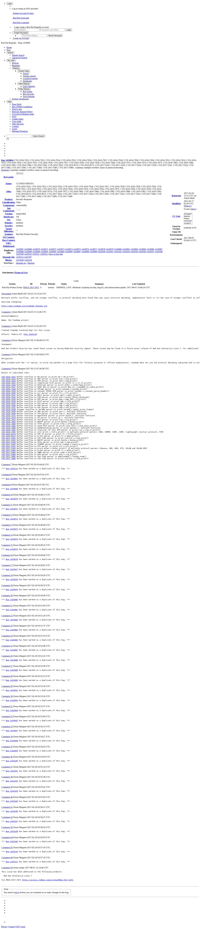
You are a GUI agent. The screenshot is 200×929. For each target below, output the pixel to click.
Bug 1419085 (12, 640)
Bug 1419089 (12, 670)
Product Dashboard (20, 99)
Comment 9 (6, 484)
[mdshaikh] (188, 221)
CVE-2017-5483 (8, 452)
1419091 (44, 251)
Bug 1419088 (12, 660)
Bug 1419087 (12, 650)
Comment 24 (7, 636)
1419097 (77, 251)
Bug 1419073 (12, 529)
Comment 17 (7, 565)
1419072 (52, 249)
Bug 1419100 (12, 761)
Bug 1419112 (12, 469)
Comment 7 (6, 464)
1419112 (44, 254)
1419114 (20, 257)
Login (10, 4)
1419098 (85, 251)
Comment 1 (6, 312)
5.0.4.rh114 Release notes (23, 114)
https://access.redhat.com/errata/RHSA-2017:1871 (47, 880)
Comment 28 (7, 676)
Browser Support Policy (22, 111)
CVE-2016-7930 (8, 393)
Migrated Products (20, 131)
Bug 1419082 (12, 620)
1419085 (150, 249)
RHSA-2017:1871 (31, 287)
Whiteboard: (9, 246)
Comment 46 (7, 857)
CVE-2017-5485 (8, 456)
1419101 (109, 251)
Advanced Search (19, 58)
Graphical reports (30, 78)
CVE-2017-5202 (8, 438)
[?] (8, 139)
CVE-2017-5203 (8, 440)
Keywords (8, 177)
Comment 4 (6, 340)
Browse (15, 63)
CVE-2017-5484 (8, 454)
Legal (14, 129)
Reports (16, 68)
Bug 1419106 (12, 811)
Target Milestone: (8, 230)
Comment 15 (7, 545)
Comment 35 (7, 747)
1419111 (36, 254)
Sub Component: (9, 209)
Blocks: (8, 260)
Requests (16, 65)
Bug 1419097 (12, 731)
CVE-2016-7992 (8, 430)
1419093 (52, 251)
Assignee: (8, 234)
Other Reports (24, 84)
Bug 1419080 (12, 600)
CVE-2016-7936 (8, 405)
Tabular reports (29, 76)
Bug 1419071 (12, 509)
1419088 (20, 251)
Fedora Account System (23, 13)
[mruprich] (188, 223)
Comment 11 (7, 505)
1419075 (77, 249)
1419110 (28, 254)
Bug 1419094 (12, 710)
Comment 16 (7, 555)
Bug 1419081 (12, 610)
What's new (17, 109)
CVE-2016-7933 (8, 399)
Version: (9, 214)
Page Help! (17, 104)
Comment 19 (7, 585)
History (187, 206)
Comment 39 (7, 787)
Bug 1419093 (12, 700)
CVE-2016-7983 (8, 422)
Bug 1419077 (12, 569)
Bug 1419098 (12, 741)
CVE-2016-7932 (8, 397)
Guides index (17, 119)
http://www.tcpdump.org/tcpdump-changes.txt (24, 306)
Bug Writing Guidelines (22, 107)
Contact (15, 126)
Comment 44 (7, 837)
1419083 (142, 249)
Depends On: (9, 257)
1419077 (93, 249)
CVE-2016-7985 (8, 426)
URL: (8, 243)
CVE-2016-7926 (8, 385)
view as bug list (55, 254)
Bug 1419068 (12, 489)
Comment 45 (7, 847)
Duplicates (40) (9, 251)
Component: (9, 205)
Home (9, 47)
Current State (24, 71)
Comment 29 (7, 686)
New (9, 50)
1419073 (60, 249)
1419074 (69, 249)
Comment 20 (7, 595)
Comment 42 (7, 817)
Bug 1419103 (12, 791)
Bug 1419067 (12, 479)
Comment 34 (7, 736)
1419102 (118, 251)
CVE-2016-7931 (8, 395)
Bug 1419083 (12, 630)
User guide (16, 121)
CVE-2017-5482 (8, 450)
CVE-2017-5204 (8, 442)
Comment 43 (7, 827)
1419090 (36, 251)
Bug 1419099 (12, 751)
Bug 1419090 (12, 680)
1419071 (44, 249)
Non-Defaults (29, 96)
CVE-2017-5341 (8, 446)
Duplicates (27, 81)
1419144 (28, 260)
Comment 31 (7, 706)
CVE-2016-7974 (8, 418)
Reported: (176, 195)
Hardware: (9, 217)
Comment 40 (7, 797)
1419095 (69, 251)
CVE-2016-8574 (8, 434)
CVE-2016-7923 (8, 379)
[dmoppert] (188, 214)
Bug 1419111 (12, 862)
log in (17, 892)
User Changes (29, 86)
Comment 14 (7, 535)
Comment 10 (7, 495)
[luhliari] (188, 219)
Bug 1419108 (12, 831)
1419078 (101, 249)
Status (8, 183)
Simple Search (18, 55)
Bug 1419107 (12, 821)
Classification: (8, 202)
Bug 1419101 (12, 771)
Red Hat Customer (20, 22)
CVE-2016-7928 (8, 389)
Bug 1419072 (12, 519)
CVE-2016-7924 (8, 381)
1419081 (126, 249)
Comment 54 (7, 867)
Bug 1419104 (12, 801)
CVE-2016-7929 (8, 391)
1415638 (20, 260)
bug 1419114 (30, 334)
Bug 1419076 (12, 559)
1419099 (93, 251)
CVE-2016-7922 (8, 377)
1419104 (134, 251)
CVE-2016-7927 (8, 387)
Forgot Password (20, 33)
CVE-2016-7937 (8, 407)
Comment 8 (6, 474)
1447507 (28, 257)
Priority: (9, 223)
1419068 (28, 249)
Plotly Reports (24, 89)
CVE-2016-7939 (8, 411)
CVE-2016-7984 (8, 424)
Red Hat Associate (20, 18)
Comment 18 (7, 575)
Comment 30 (7, 696)
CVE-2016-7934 (8, 401)
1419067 (20, 249)
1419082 (134, 249)
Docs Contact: (8, 240)
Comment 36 (7, 757)
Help (9, 102)
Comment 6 (6, 368)
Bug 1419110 (12, 852)
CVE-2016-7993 (8, 432)
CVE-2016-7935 (8, 403)
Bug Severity (28, 94)
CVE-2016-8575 (8, 436)
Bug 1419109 (12, 841)
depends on (21, 263)
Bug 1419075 (12, 549)
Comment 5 (6, 354)
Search (10, 53)
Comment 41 (7, 807)
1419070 (36, 249)
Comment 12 (7, 515)
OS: (8, 220)
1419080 (118, 249)
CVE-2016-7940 (8, 414)
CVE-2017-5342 (8, 448)
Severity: (9, 226)
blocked (30, 263)
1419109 (20, 254)
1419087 (158, 249)
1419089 (28, 251)
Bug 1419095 (12, 721)
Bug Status (27, 91)
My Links (11, 60)
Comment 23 (7, 626)
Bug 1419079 (12, 590)
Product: (9, 199)
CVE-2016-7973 (8, 416)
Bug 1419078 (12, 579)
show (193, 209)
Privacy (4, 926)
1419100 (101, 251)
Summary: (5, 170)
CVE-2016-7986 (8, 428)
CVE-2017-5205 (8, 444)
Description (6, 294)
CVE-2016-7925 (8, 383)
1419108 (158, 251)
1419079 (109, 249)
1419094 (60, 251)
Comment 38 (7, 777)
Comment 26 (7, 656)
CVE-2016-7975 (8, 420)
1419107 (150, 251)
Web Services (18, 124)
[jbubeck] (188, 216)
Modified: (176, 203)
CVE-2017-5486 (8, 458)
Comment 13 (7, 525)
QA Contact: (9, 237)
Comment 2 (6, 326)
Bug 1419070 (12, 499)
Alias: (8, 191)
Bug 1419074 (12, 539)
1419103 (126, 251)
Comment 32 (7, 716)
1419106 (142, 251)
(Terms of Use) (21, 272)
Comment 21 (7, 605)
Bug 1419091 (12, 690)
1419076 (85, 249)
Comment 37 (7, 767)
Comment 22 (7, 616)
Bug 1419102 (12, 781)
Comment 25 (7, 646)
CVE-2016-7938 (8, 409)
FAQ (14, 116)
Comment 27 (7, 666)
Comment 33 (7, 726)
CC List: (176, 216)
